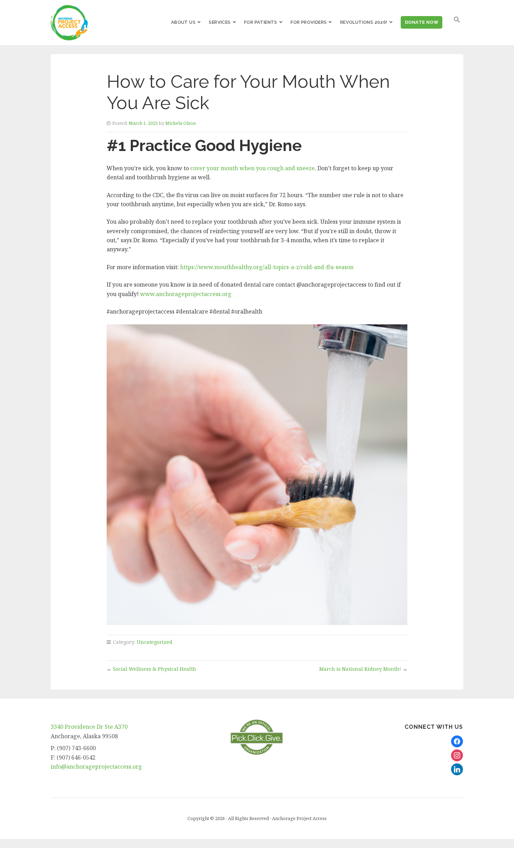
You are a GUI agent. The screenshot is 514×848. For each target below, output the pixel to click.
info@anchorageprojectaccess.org (96, 766)
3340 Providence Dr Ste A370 (89, 727)
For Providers (309, 22)
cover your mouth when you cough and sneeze (252, 168)
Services (219, 22)
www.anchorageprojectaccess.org (185, 294)
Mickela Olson (180, 123)
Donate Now (421, 22)
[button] (457, 19)
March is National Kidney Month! (360, 669)
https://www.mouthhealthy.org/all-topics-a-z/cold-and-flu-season (267, 267)
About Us (183, 22)
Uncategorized (154, 642)
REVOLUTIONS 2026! (363, 22)
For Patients (260, 22)
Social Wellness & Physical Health (154, 669)
